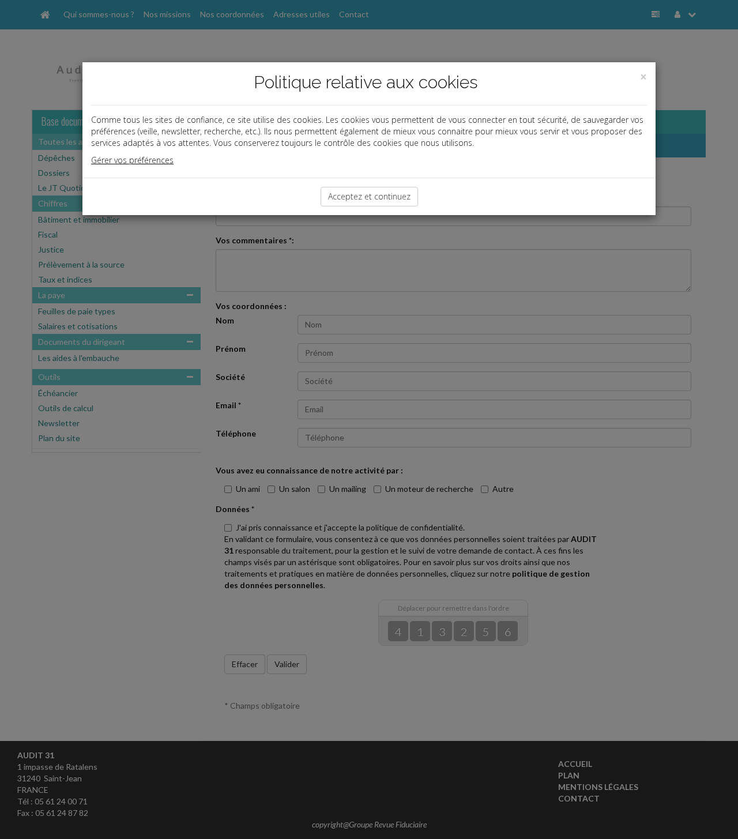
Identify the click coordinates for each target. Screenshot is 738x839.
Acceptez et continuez (369, 196)
